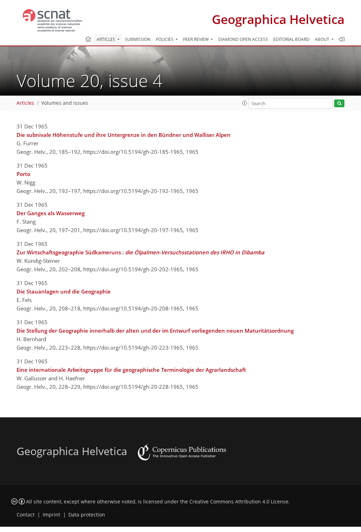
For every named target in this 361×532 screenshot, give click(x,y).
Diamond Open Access (243, 39)
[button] (244, 103)
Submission (138, 39)
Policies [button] (165, 39)
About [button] (322, 39)
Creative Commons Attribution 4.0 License (238, 501)
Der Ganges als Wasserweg (51, 213)
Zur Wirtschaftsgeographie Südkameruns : (140, 252)
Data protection (86, 515)
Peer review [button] (196, 39)
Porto (23, 173)
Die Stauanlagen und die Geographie (64, 291)
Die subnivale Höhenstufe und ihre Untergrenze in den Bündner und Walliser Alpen (124, 134)
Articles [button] (106, 39)
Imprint (51, 515)
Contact (26, 515)
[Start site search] (339, 103)
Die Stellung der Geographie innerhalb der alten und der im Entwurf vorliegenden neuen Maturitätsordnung (155, 330)
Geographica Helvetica (278, 19)
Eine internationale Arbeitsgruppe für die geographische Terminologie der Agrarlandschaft (131, 369)
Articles (25, 103)
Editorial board (291, 39)
